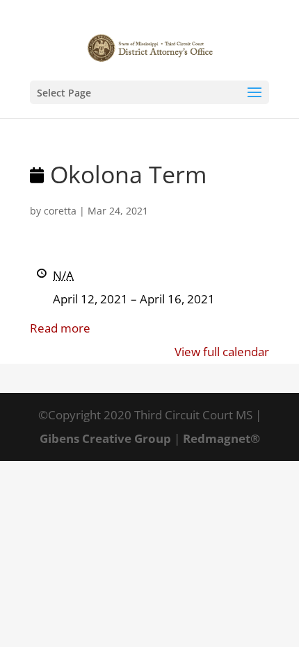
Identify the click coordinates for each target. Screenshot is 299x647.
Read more (60, 328)
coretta (60, 210)
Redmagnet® (221, 438)
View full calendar (222, 352)
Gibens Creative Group (105, 438)
